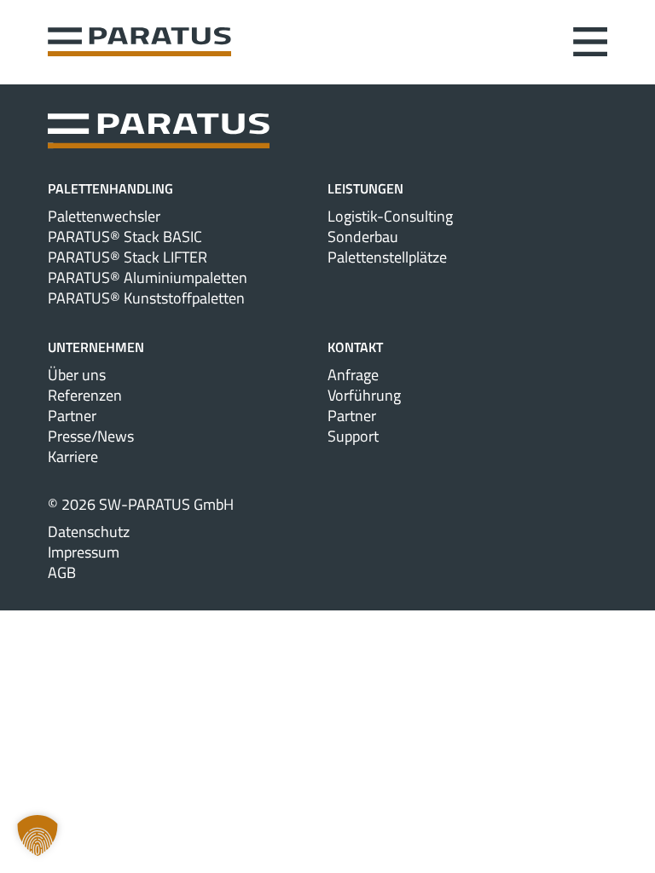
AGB (62, 573)
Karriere (73, 457)
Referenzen (85, 395)
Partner (72, 416)
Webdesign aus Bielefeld (328, 593)
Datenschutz (89, 532)
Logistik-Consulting (390, 216)
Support (353, 436)
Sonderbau (363, 237)
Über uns (77, 375)
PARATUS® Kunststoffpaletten (146, 298)
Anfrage (353, 375)
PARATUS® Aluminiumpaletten (147, 278)
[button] (37, 835)
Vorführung (364, 395)
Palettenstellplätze (387, 257)
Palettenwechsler (104, 216)
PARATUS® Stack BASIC (125, 237)
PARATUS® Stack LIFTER (127, 257)
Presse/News (91, 436)
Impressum (83, 552)
